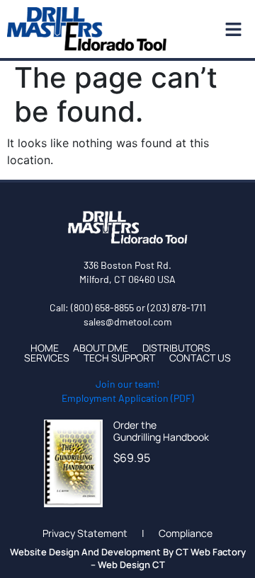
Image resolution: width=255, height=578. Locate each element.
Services (46, 358)
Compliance (185, 533)
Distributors (176, 348)
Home (44, 348)
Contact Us (200, 358)
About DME (100, 348)
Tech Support (119, 358)
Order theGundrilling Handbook (161, 431)
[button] (229, 29)
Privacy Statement (85, 533)
